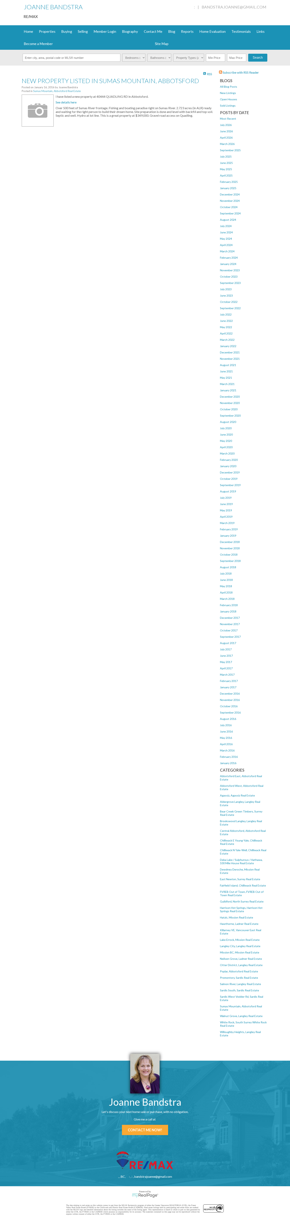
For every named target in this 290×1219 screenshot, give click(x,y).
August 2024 (228, 219)
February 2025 (229, 181)
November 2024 (230, 200)
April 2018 (226, 592)
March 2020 (227, 453)
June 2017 (226, 655)
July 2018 (226, 573)
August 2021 (228, 365)
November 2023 (230, 270)
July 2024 (226, 226)
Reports (187, 31)
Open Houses (228, 99)
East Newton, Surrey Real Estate (240, 879)
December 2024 (230, 194)
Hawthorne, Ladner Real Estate (239, 923)
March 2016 (227, 750)
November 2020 (230, 403)
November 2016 (230, 700)
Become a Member (38, 43)
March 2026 (227, 144)
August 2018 (228, 567)
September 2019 (230, 485)
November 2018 (230, 548)
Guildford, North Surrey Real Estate (242, 901)
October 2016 (229, 706)
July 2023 (226, 289)
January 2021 (228, 390)
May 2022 (226, 327)
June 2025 (226, 162)
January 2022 (228, 346)
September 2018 (230, 561)
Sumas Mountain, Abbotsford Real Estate (57, 91)
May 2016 (226, 737)
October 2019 (229, 478)
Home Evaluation (212, 31)
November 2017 (230, 624)
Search (258, 57)
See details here (66, 102)
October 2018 (229, 554)
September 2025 (230, 150)
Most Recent (228, 118)
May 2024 (226, 238)
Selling (83, 31)
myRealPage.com (145, 1195)
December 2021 (230, 352)
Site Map (161, 43)
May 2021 (226, 377)
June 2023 (226, 295)
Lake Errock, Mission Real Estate (240, 939)
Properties (47, 31)
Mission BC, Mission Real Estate (239, 952)
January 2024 (228, 264)
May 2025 (226, 169)
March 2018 (227, 598)
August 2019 (228, 491)
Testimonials (241, 31)
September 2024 (230, 213)
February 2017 (229, 681)
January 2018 (228, 611)
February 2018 (229, 605)
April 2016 (226, 744)
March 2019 (227, 523)
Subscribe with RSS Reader (240, 72)
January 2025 (228, 188)
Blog (171, 31)
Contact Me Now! (145, 1130)
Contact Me (153, 31)
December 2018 (230, 542)
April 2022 (226, 333)
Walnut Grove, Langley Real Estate (241, 1016)
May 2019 (226, 510)
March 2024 (227, 251)
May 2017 (226, 662)
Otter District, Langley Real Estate (241, 965)
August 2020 (228, 422)
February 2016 (229, 756)
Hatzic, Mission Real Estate (236, 917)
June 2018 (226, 579)
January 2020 (228, 466)
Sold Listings (228, 105)
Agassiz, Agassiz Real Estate (237, 795)
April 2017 (226, 668)
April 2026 (226, 137)
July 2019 (226, 497)
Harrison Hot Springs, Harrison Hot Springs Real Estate (241, 909)
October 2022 (229, 301)
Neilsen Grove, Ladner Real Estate (241, 958)
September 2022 (230, 308)
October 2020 (229, 409)
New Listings (228, 93)
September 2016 (230, 712)
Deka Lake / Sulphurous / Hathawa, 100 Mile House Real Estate (241, 861)
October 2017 (229, 630)
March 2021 (227, 384)
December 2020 (230, 396)
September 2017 (230, 636)
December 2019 (230, 472)
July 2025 (226, 156)
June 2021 (226, 371)
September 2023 (230, 283)
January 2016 (228, 763)
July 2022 (226, 314)
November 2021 (230, 358)
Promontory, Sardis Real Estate (239, 977)
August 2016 (228, 718)
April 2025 (226, 175)
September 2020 (230, 415)
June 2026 (226, 131)
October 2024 (229, 207)
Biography (130, 31)
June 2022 (226, 320)
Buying (66, 31)
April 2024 (226, 245)
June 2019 (226, 504)
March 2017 (227, 674)
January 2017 (228, 687)
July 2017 (226, 649)
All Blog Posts (228, 86)
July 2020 (226, 428)
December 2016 (230, 693)
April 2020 (226, 447)
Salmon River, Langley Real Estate (240, 984)
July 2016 (226, 725)
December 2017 (230, 617)
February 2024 (229, 257)
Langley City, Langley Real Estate (240, 946)
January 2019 (228, 535)
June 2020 (226, 434)
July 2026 (226, 125)
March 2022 (227, 339)
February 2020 (229, 459)
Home (28, 31)
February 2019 (229, 529)
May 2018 (226, 586)
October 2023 (229, 276)
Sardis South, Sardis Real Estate (239, 990)
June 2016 (226, 731)
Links (260, 31)
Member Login (105, 31)
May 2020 (226, 440)
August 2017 (228, 643)
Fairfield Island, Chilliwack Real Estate (243, 885)
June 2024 (226, 232)
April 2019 (226, 516)
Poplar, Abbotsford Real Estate (239, 971)
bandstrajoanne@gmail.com (234, 7)
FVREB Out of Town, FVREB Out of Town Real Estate (242, 893)
